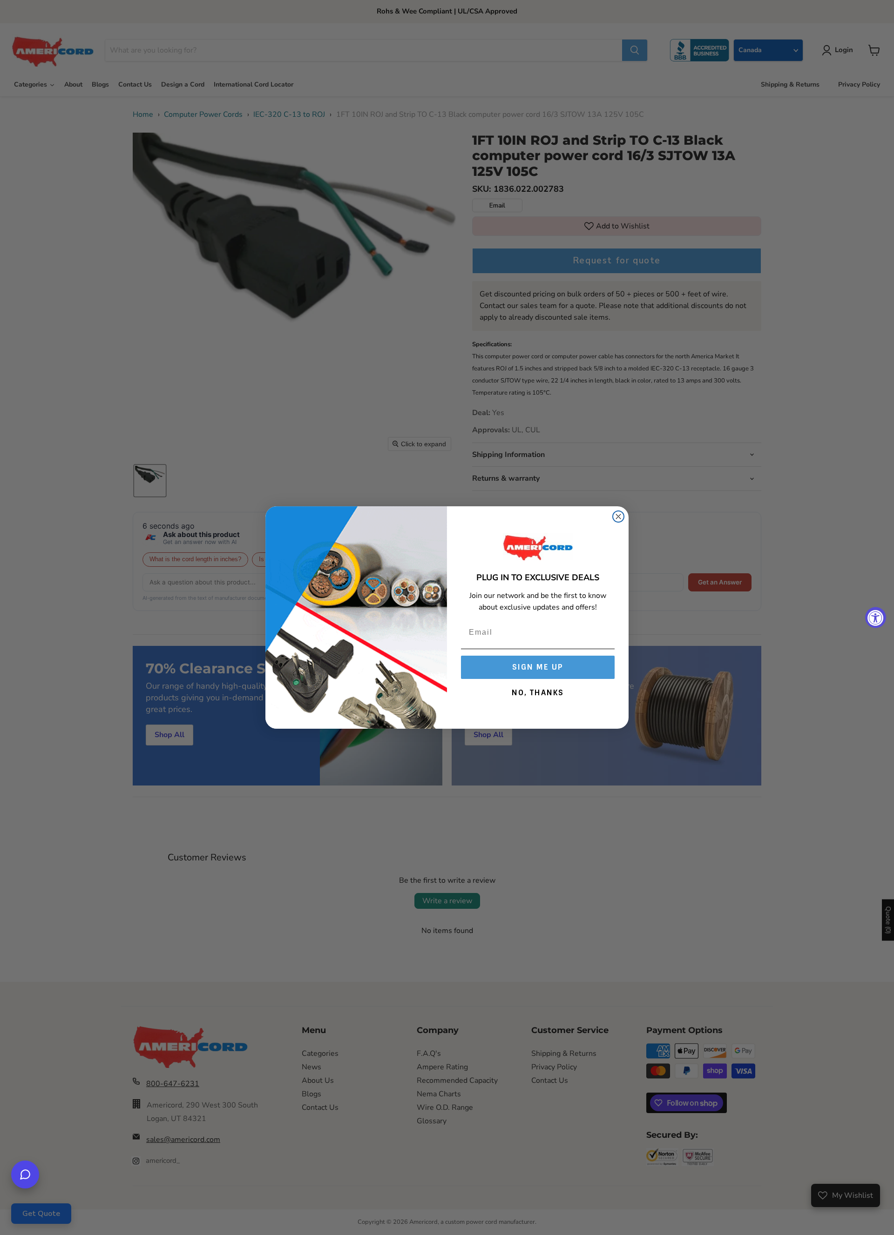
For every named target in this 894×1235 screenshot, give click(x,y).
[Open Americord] (25, 1174)
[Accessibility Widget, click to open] (875, 617)
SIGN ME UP (537, 667)
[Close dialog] (618, 516)
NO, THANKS (538, 693)
